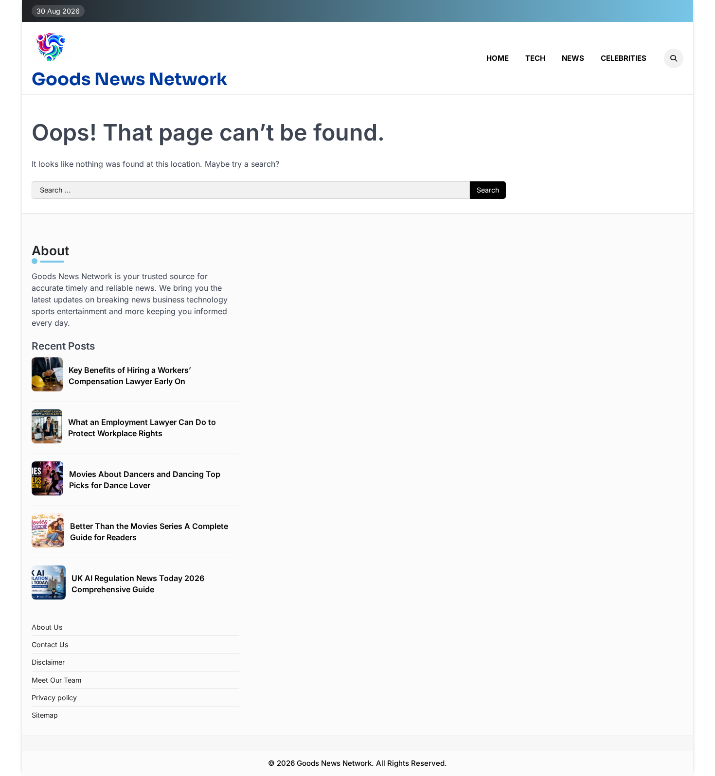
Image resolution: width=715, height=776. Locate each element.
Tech (535, 58)
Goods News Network (129, 79)
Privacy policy (54, 697)
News (573, 58)
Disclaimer (48, 662)
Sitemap (45, 715)
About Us (47, 627)
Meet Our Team (56, 680)
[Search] (673, 58)
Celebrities (623, 58)
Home (497, 58)
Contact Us (50, 644)
